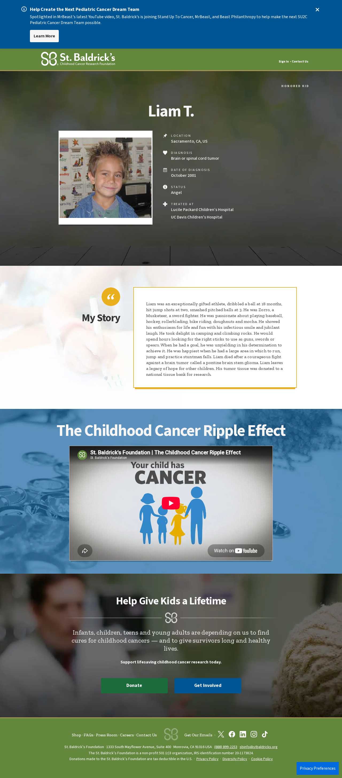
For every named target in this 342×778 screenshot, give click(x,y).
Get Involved (207, 685)
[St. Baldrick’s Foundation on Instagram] (254, 735)
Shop (76, 735)
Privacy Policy (207, 759)
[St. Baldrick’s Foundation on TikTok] (265, 735)
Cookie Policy (262, 759)
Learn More (44, 36)
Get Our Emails (198, 735)
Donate (134, 685)
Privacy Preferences (318, 768)
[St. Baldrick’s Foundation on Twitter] (221, 735)
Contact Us (300, 61)
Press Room (107, 735)
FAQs (89, 735)
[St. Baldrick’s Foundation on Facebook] (232, 735)
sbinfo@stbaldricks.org (259, 747)
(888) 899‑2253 (225, 747)
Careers (127, 735)
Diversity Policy (235, 759)
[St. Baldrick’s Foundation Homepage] (78, 60)
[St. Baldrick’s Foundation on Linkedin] (243, 735)
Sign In (284, 61)
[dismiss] (317, 9)
